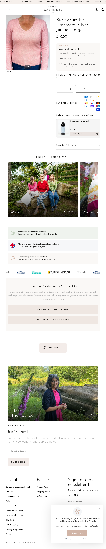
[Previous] (96, 115)
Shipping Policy (43, 492)
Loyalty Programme (14, 530)
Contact (9, 534)
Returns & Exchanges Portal (18, 487)
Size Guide (10, 492)
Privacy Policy (43, 487)
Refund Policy (43, 497)
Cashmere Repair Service (16, 506)
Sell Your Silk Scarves (14, 515)
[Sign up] (97, 502)
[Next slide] (46, 43)
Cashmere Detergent (79, 121)
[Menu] (3, 9)
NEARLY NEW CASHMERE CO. (23, 543)
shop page (84, 67)
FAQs (8, 501)
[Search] (9, 9)
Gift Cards (10, 520)
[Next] (101, 115)
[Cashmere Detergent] (63, 128)
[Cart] (103, 9)
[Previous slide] (9, 43)
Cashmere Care (12, 497)
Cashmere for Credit (14, 511)
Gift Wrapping (12, 525)
